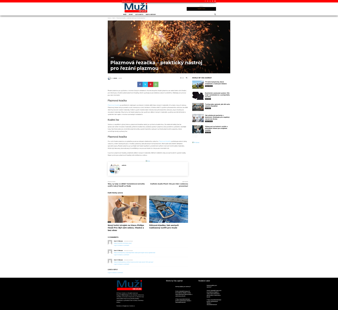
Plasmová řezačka (165, 141)
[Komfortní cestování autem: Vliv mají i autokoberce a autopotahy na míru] (198, 96)
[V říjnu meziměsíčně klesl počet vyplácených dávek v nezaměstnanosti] (170, 300)
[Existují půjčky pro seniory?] (170, 286)
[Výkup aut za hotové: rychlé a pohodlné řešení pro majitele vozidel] (198, 129)
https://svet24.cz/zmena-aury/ (123, 243)
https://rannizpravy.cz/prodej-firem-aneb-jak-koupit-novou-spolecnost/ (134, 252)
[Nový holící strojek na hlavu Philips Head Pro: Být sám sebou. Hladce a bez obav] (127, 209)
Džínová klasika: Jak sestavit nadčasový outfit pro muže (164, 226)
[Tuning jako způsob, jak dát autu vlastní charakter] (198, 107)
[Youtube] (215, 1)
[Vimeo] (213, 1)
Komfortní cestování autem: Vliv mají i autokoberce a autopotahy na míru (217, 95)
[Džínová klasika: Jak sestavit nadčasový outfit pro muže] (168, 209)
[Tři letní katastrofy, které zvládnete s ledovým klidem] (198, 85)
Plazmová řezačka (114, 105)
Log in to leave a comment (121, 245)
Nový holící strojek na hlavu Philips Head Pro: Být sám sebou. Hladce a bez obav (126, 227)
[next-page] (196, 136)
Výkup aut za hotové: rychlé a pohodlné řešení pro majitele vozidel (216, 128)
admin (115, 78)
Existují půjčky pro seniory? (183, 286)
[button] (215, 14)
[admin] (110, 78)
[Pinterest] (150, 84)
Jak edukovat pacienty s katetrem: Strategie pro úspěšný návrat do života (217, 117)
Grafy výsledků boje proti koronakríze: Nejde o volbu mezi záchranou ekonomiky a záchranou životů (183, 293)
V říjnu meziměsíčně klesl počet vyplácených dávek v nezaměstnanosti (183, 300)
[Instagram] (208, 1)
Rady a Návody (209, 86)
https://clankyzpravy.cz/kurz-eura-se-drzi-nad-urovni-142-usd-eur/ (133, 262)
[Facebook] (205, 1)
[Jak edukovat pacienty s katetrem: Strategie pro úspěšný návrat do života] (198, 118)
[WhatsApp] (155, 84)
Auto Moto (208, 99)
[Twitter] (210, 1)
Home (109, 18)
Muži (114, 18)
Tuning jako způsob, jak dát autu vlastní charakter (217, 105)
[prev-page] (193, 136)
